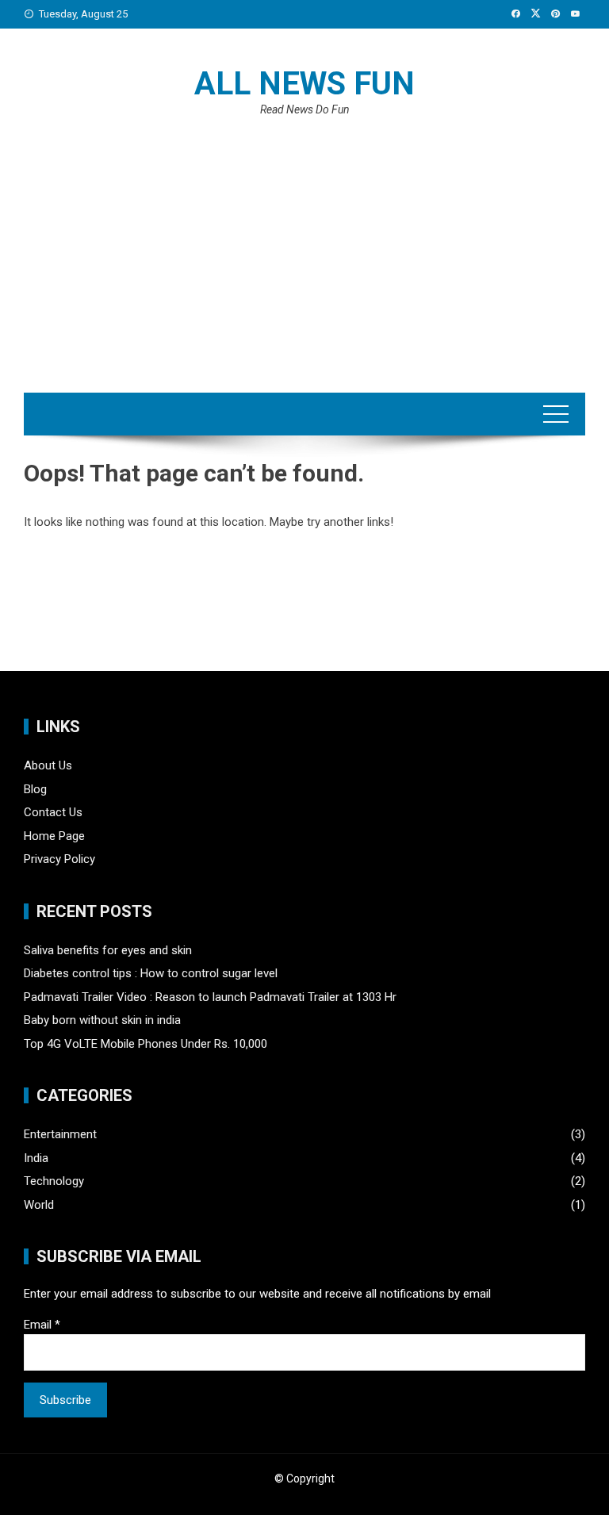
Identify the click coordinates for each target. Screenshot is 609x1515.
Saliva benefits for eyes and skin (108, 950)
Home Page (54, 836)
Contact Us (53, 812)
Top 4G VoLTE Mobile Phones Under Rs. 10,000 (145, 1044)
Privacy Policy (59, 859)
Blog (35, 789)
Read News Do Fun (305, 109)
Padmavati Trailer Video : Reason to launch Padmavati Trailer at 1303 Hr (210, 997)
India (36, 1158)
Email (42, 1324)
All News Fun (304, 83)
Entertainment (60, 1134)
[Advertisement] (304, 242)
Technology (54, 1181)
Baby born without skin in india (102, 1020)
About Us (48, 765)
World (39, 1205)
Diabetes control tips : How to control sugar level (151, 973)
